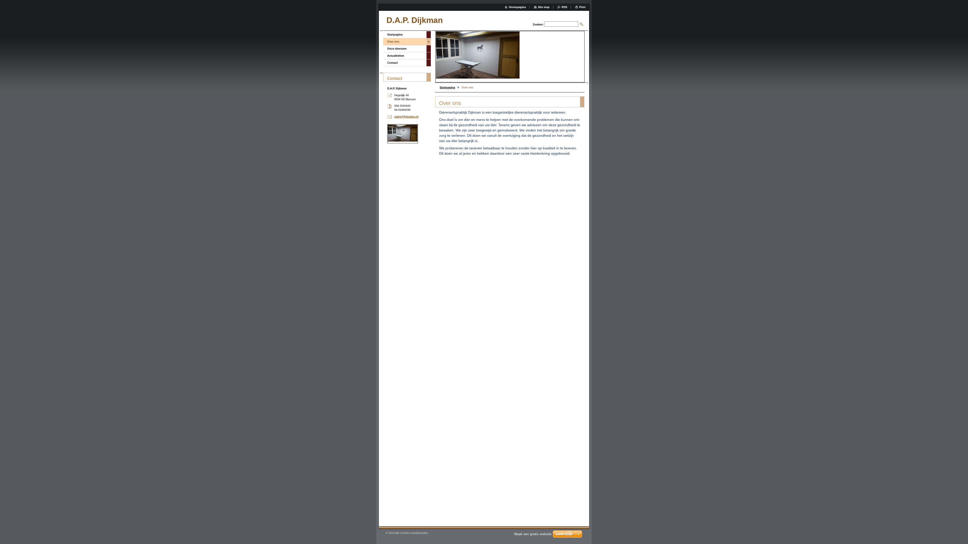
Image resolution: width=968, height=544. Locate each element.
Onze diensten (397, 48)
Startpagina (447, 87)
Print (582, 7)
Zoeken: (538, 24)
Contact (392, 62)
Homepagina (517, 7)
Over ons (393, 41)
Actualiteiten (395, 55)
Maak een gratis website (533, 534)
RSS (564, 7)
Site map (544, 7)
